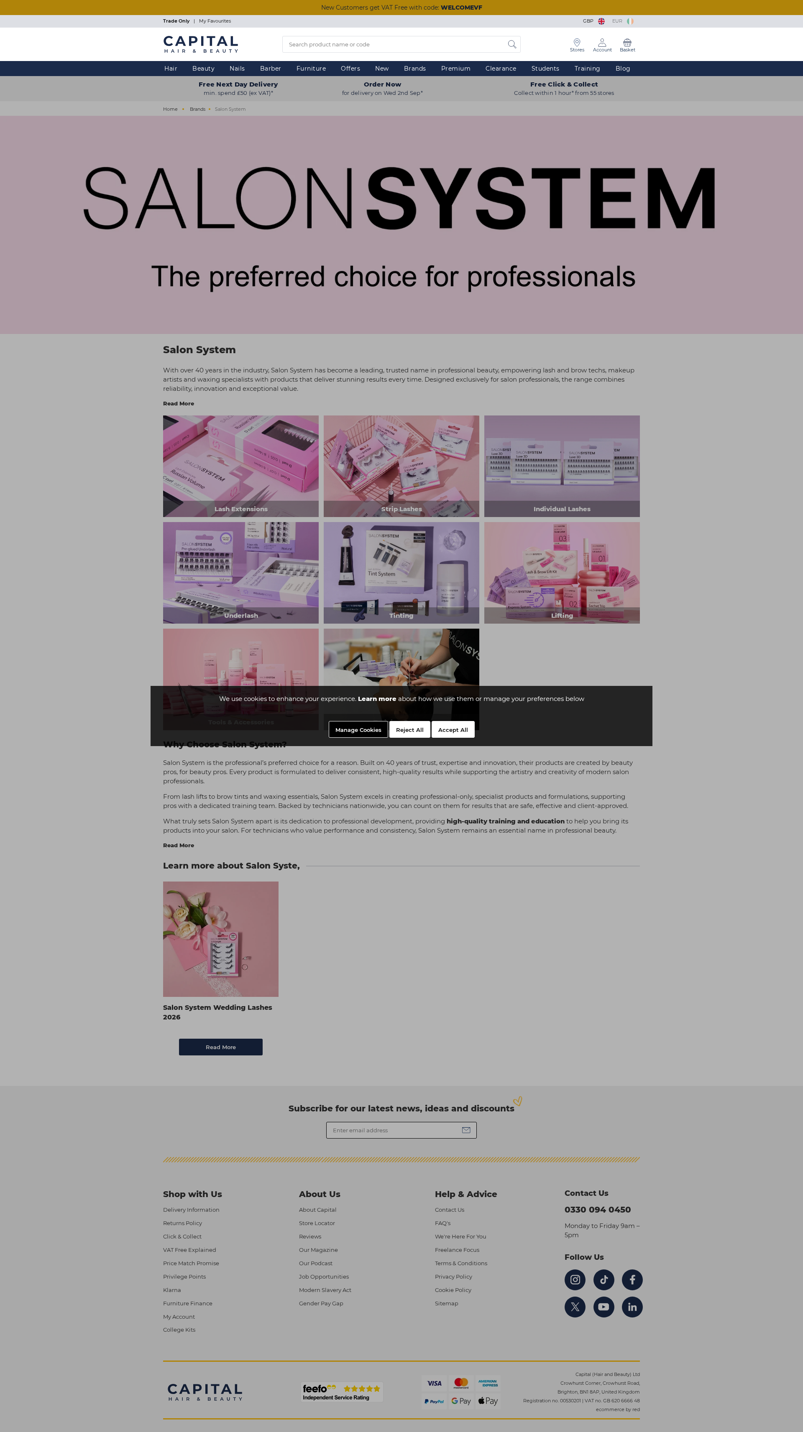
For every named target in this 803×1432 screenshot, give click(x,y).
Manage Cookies (358, 729)
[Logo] (200, 44)
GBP (589, 21)
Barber (270, 68)
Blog (623, 68)
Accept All (453, 729)
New (382, 68)
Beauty (203, 68)
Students (546, 68)
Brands (415, 68)
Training (588, 68)
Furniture (311, 68)
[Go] (512, 44)
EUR (618, 21)
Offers (350, 68)
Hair (170, 68)
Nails (237, 68)
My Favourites (215, 21)
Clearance (501, 68)
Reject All (410, 729)
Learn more (377, 699)
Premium (456, 68)
